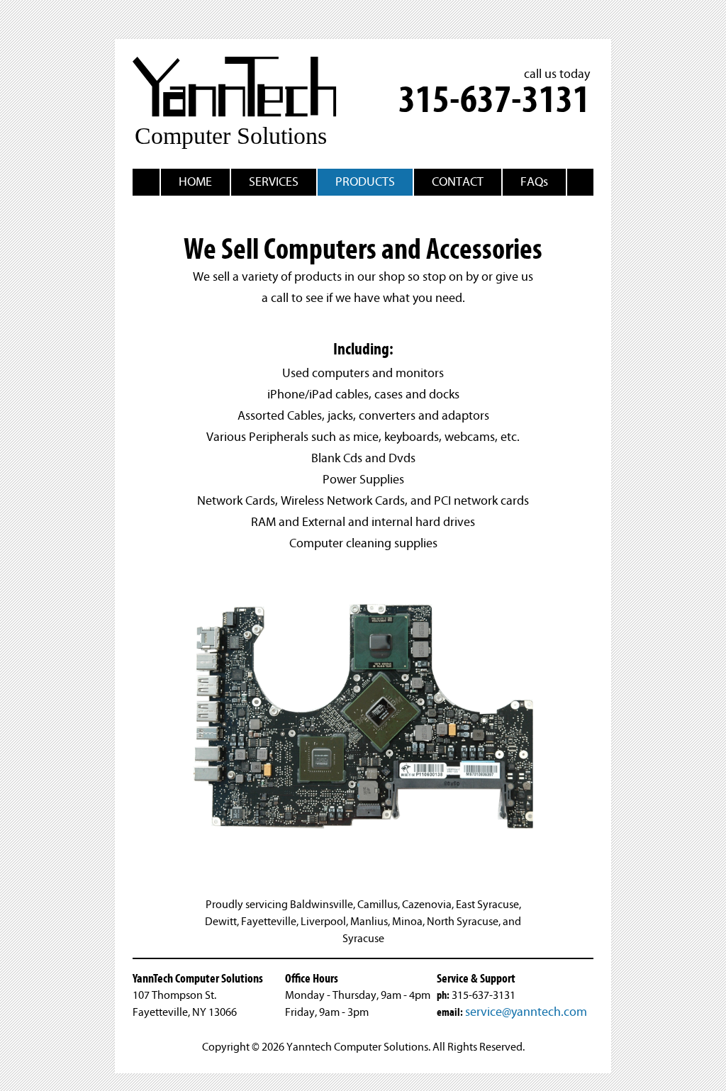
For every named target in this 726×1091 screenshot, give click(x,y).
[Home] (240, 145)
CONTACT (458, 181)
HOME (195, 181)
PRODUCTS (365, 181)
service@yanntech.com (526, 1012)
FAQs (534, 181)
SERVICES (273, 181)
